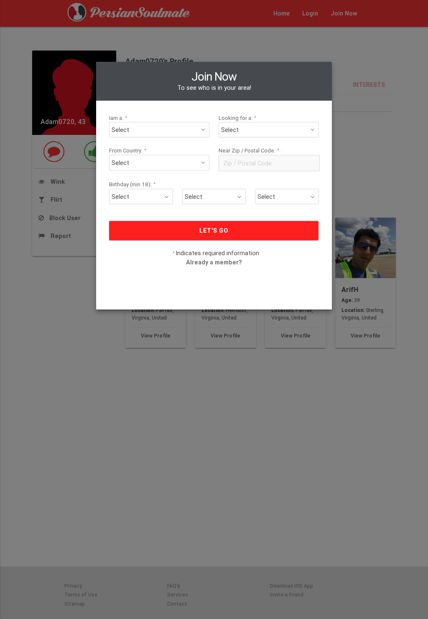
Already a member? (214, 262)
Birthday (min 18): (132, 184)
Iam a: (118, 118)
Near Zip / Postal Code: (249, 150)
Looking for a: (238, 118)
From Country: (128, 150)
